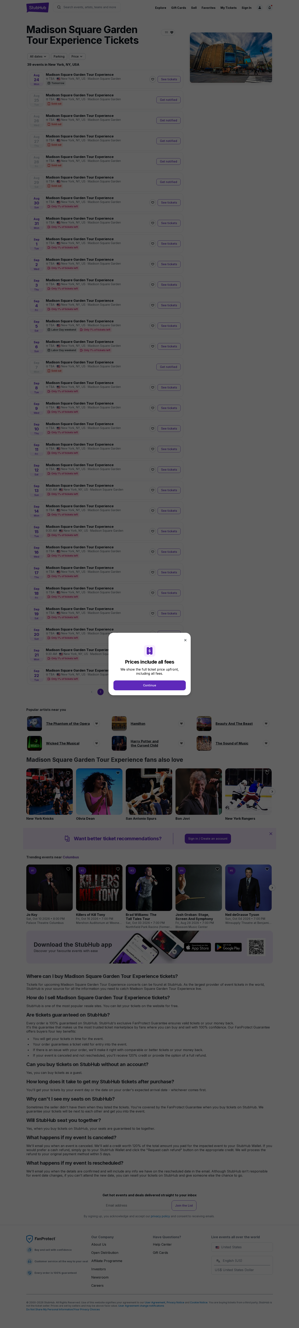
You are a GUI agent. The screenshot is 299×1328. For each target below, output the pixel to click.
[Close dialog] (185, 640)
